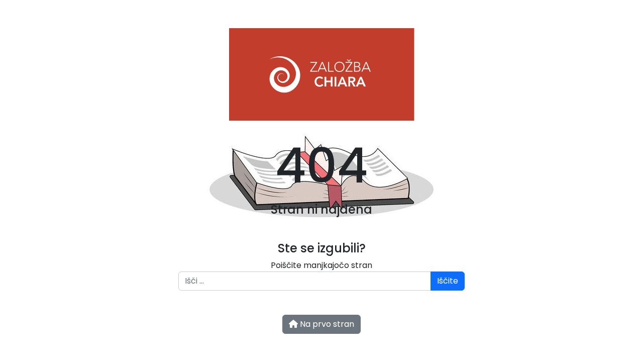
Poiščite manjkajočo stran (321, 265)
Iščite (447, 281)
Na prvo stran (326, 324)
